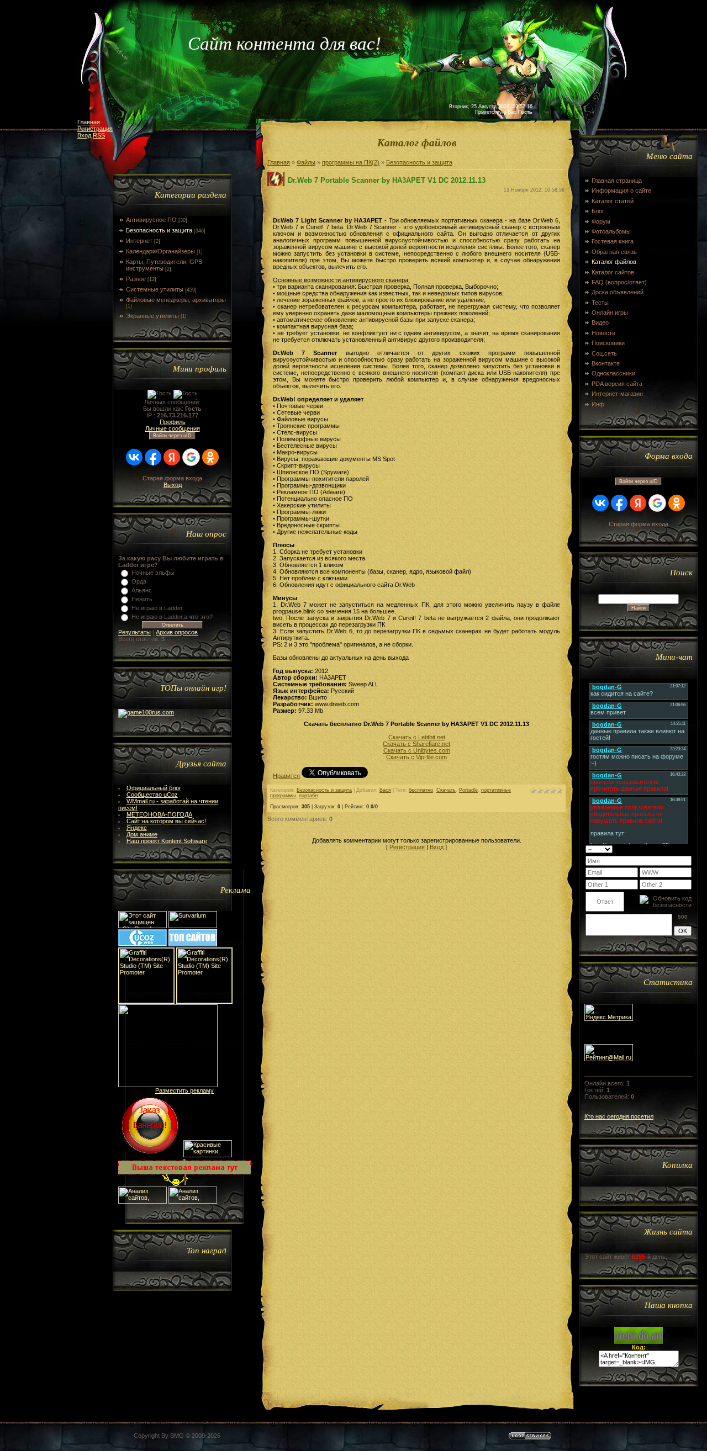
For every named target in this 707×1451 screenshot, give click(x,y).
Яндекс (136, 827)
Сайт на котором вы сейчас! (166, 821)
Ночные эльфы (153, 572)
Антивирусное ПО (151, 219)
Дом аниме (141, 834)
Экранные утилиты (152, 316)
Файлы (306, 162)
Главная (88, 122)
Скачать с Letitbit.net (416, 737)
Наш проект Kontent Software (166, 841)
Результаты (134, 632)
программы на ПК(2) (350, 162)
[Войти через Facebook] (153, 457)
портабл (308, 795)
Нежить (141, 599)
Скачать (446, 790)
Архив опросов (177, 632)
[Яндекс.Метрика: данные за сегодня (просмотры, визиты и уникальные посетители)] (608, 1012)
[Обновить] (677, 848)
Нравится (286, 775)
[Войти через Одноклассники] (210, 457)
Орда (138, 581)
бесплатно (421, 790)
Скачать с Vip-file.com (416, 757)
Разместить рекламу (184, 1090)
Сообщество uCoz (152, 794)
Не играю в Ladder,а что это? (172, 616)
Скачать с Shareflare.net (416, 743)
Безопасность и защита (159, 230)
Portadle (468, 790)
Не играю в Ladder (157, 608)
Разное (136, 279)
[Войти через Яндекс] (171, 457)
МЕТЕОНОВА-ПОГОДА (159, 814)
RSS (99, 135)
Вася (385, 790)
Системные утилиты (154, 289)
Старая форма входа (172, 478)
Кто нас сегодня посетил (618, 1116)
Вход (84, 135)
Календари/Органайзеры (160, 251)
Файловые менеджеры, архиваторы (176, 299)
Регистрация (95, 128)
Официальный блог (153, 788)
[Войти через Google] (191, 457)
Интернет (139, 240)
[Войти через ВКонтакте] (134, 457)
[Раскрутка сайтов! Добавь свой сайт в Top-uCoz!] (192, 944)
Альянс (141, 590)
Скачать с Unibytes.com (416, 750)
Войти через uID (172, 435)
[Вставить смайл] (688, 848)
